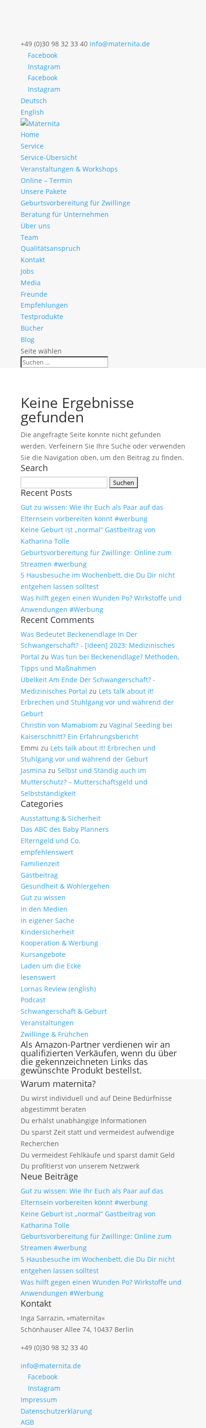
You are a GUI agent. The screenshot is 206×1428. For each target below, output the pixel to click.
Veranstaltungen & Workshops (69, 168)
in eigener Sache (47, 920)
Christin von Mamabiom (59, 725)
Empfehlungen (44, 305)
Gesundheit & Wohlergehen (65, 886)
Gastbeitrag (39, 875)
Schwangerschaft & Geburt (64, 1011)
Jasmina (33, 770)
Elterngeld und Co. (50, 840)
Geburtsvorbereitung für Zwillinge (75, 202)
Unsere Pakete (44, 191)
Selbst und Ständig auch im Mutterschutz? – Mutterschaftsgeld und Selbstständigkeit (84, 782)
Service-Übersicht (49, 157)
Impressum (39, 1399)
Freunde (34, 294)
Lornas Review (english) (58, 988)
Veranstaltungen (47, 1022)
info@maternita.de (51, 1365)
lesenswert (38, 977)
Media (31, 282)
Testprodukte (42, 316)
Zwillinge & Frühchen (55, 1034)
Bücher (32, 328)
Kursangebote (43, 954)
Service (32, 145)
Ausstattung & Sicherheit (61, 818)
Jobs (27, 271)
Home (30, 134)
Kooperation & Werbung (59, 942)
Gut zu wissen (43, 897)
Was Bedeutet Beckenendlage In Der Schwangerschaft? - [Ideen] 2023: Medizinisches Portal (98, 646)
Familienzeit (40, 863)
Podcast (33, 999)
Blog (27, 339)
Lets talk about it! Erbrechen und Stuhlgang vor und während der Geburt (97, 703)
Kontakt (33, 259)
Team (29, 237)
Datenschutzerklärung (56, 1411)
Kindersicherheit (47, 931)
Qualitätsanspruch (50, 248)
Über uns (35, 225)
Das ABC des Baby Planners (65, 829)
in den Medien (44, 908)
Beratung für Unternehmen (65, 214)
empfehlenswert (47, 852)
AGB (27, 1422)
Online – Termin (46, 180)
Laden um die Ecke (51, 965)
